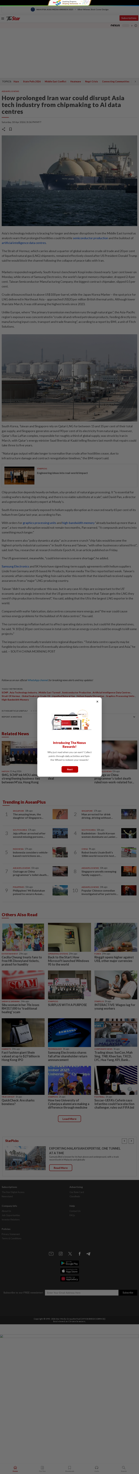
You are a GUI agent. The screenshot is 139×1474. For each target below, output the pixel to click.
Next (70, 769)
